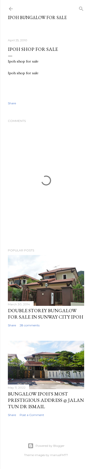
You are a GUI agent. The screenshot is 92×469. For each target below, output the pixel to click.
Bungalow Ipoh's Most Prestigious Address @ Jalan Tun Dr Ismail (46, 400)
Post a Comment (32, 415)
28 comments (29, 325)
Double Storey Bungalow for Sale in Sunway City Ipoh (45, 313)
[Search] (81, 7)
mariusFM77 (59, 455)
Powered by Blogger (50, 446)
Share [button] (12, 103)
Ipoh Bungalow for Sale (37, 17)
